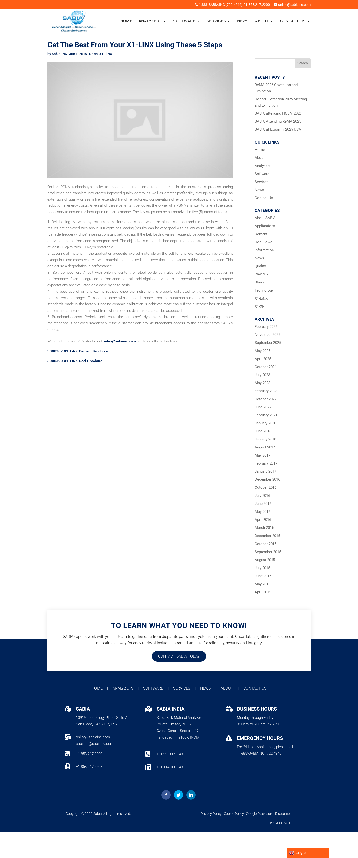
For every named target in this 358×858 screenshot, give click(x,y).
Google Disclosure (259, 814)
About (262, 21)
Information (264, 250)
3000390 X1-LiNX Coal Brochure (74, 361)
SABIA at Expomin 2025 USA (278, 129)
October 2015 (265, 544)
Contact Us (293, 21)
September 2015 (268, 552)
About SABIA (265, 218)
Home (126, 21)
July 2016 (262, 495)
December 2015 (267, 536)
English (301, 852)
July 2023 (262, 375)
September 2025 (268, 343)
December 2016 (267, 479)
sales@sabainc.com (119, 341)
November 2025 (267, 334)
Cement (261, 234)
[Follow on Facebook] (166, 795)
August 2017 (265, 447)
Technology (264, 290)
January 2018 (265, 439)
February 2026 (266, 326)
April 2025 (263, 359)
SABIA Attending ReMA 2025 (278, 121)
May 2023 (262, 383)
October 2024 (265, 367)
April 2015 (263, 592)
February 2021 (266, 415)
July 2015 (262, 568)
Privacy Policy (211, 814)
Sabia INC (59, 54)
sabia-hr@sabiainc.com (94, 743)
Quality (260, 266)
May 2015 (262, 584)
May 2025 (262, 351)
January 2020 (265, 423)
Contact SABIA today (179, 656)
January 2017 (265, 471)
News (243, 21)
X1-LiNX (105, 54)
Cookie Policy (234, 814)
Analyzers (150, 21)
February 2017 (266, 463)
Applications (265, 226)
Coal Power (264, 242)
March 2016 (264, 528)
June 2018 (263, 431)
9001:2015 (284, 823)
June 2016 (263, 503)
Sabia (97, 814)
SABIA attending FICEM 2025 (278, 113)
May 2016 (262, 511)
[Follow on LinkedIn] (191, 795)
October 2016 (265, 487)
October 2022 (265, 399)
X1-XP (259, 306)
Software (184, 21)
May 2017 (262, 455)
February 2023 (266, 391)
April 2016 (263, 519)
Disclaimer (283, 814)
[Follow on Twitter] (178, 795)
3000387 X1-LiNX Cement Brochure (77, 351)
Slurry (259, 282)
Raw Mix (261, 274)
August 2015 (265, 560)
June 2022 (263, 407)
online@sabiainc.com (93, 737)
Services (216, 21)
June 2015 (263, 576)
